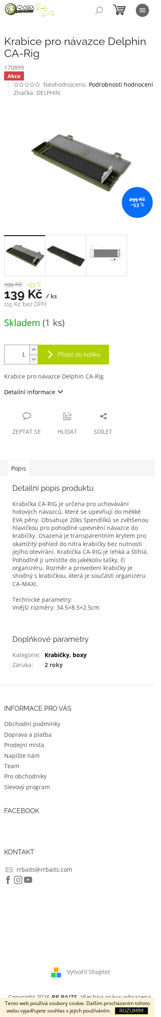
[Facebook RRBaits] (8, 880)
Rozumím (131, 1011)
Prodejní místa (24, 745)
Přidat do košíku (78, 354)
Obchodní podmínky (32, 724)
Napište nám (22, 755)
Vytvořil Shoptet (88, 972)
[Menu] (142, 10)
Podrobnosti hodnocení (121, 84)
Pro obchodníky (25, 776)
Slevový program (27, 787)
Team (11, 766)
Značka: (37, 93)
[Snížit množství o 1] (33, 359)
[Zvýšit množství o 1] (33, 350)
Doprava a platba (28, 734)
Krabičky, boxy (66, 655)
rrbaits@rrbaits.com (44, 869)
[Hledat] (99, 10)
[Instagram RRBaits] (18, 880)
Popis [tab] (18, 468)
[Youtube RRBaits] (28, 880)
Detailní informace (29, 392)
